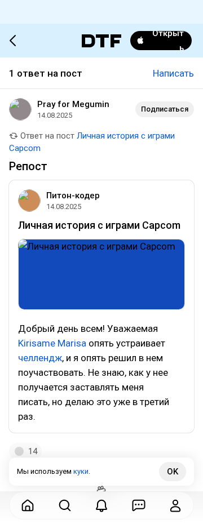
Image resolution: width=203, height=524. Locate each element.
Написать (173, 73)
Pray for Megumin (73, 104)
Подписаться (164, 109)
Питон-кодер (73, 195)
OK (172, 472)
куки (81, 471)
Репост (28, 166)
